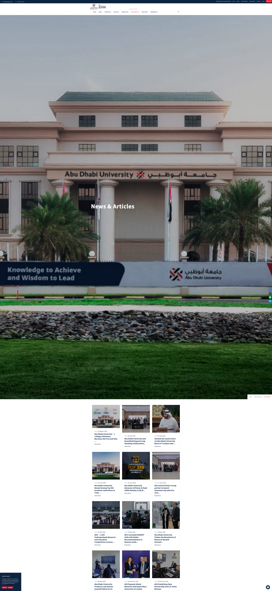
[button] (270, 290)
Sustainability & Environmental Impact (223, 1)
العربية (269, 1)
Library (263, 1)
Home (94, 12)
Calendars (259, 1)
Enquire (237, 1)
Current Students (244, 1)
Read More (4, 584)
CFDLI (234, 1)
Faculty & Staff (252, 1)
